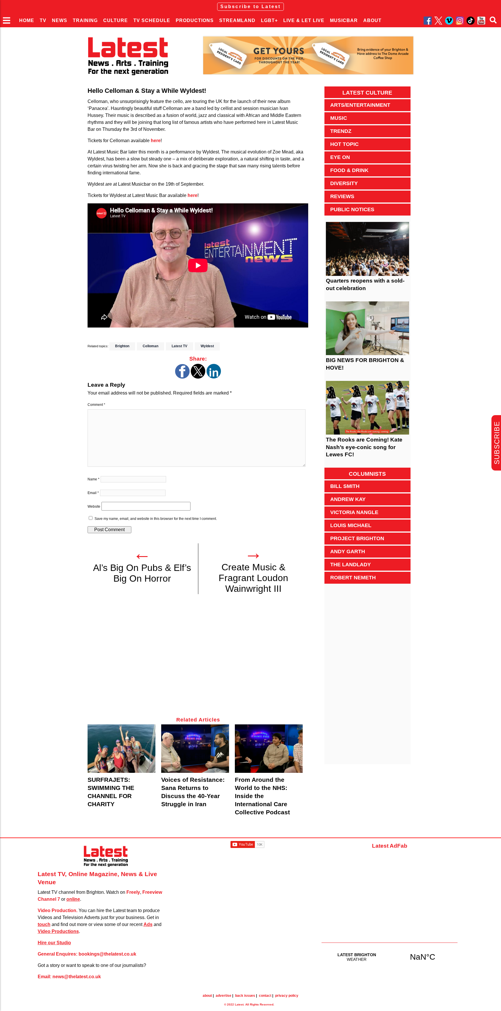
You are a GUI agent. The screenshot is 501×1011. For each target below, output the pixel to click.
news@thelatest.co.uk (76, 976)
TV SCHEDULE (151, 20)
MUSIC (338, 118)
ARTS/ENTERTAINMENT (360, 105)
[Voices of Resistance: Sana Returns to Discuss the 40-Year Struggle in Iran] (195, 748)
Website (94, 506)
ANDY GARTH (347, 551)
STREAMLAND (237, 20)
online (73, 899)
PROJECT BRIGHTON (357, 538)
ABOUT (372, 20)
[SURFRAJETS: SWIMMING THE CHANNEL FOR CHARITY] (121, 748)
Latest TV (179, 346)
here (156, 140)
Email (93, 493)
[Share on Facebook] (182, 377)
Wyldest (207, 346)
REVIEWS (342, 196)
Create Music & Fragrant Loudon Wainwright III (253, 578)
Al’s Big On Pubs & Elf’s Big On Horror (142, 573)
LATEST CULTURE (367, 93)
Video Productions (58, 931)
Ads (148, 924)
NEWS (59, 20)
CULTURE (115, 20)
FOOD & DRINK (349, 170)
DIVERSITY (344, 183)
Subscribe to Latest (250, 6)
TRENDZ (340, 131)
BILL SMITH (345, 486)
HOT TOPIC (344, 144)
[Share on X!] (198, 377)
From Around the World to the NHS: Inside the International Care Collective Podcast (262, 795)
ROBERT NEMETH (353, 577)
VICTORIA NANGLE (354, 512)
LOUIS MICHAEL (350, 525)
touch (44, 924)
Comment (96, 405)
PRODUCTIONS (195, 20)
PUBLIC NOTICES (352, 209)
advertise (223, 996)
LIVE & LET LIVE (303, 20)
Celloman (150, 346)
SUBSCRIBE (497, 442)
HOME (26, 20)
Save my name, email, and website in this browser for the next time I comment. (156, 519)
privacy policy (286, 996)
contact (265, 996)
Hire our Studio (54, 942)
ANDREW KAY (348, 499)
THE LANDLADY (350, 564)
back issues (245, 996)
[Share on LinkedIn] (213, 377)
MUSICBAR (344, 20)
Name (93, 479)
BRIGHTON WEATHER (390, 957)
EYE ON (340, 157)
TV (43, 20)
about (207, 996)
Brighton (122, 346)
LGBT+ (269, 20)
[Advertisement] (198, 658)
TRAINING (85, 20)
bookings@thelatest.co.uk (107, 954)
